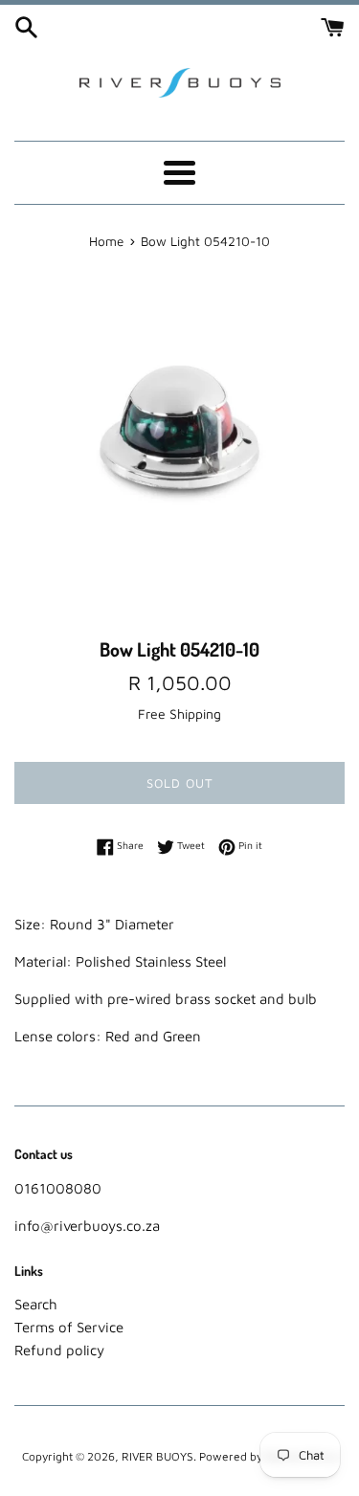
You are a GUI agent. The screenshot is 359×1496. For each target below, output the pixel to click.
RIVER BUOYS (157, 1456)
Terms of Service (68, 1327)
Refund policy (59, 1350)
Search (35, 1304)
